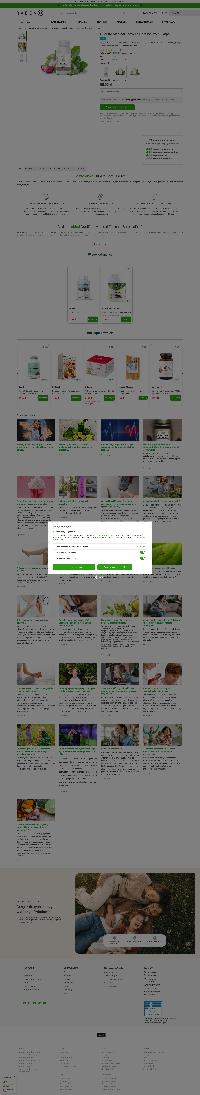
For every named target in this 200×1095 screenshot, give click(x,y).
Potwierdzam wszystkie (115, 567)
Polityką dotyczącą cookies (105, 535)
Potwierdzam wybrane (74, 567)
